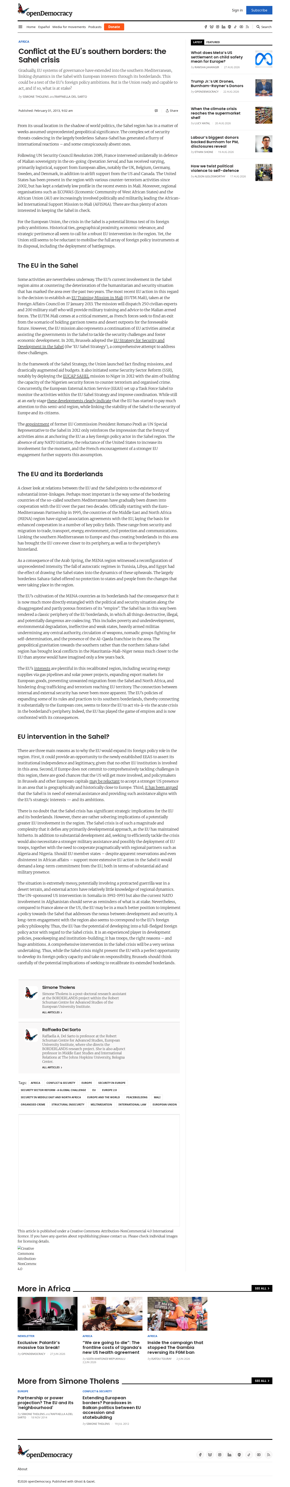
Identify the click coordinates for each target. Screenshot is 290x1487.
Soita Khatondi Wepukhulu (105, 1359)
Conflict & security (60, 1083)
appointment (37, 424)
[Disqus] (99, 1170)
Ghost (78, 1481)
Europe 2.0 (109, 1090)
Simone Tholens (36, 97)
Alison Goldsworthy (210, 176)
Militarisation (101, 1104)
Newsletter (26, 1336)
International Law (132, 1104)
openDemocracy (206, 91)
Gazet (90, 1481)
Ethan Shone (204, 152)
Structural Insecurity (68, 1104)
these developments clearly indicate (79, 400)
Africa (23, 42)
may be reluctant (104, 781)
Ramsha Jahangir (207, 67)
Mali (157, 1097)
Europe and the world (103, 1097)
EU (94, 1090)
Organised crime (33, 1104)
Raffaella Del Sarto (71, 97)
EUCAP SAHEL (76, 376)
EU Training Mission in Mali (97, 297)
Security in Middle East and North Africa (51, 1097)
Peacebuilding (137, 1097)
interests (42, 668)
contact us (118, 1236)
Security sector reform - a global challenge (53, 1090)
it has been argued (161, 787)
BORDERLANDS (65, 998)
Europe (87, 1083)
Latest (197, 42)
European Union (165, 1104)
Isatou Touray (161, 1359)
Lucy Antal (202, 123)
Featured (213, 42)
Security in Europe (111, 1083)
